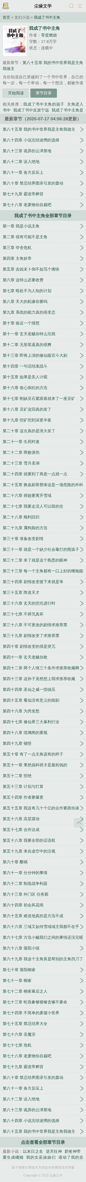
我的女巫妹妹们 (41, 1157)
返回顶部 (78, 822)
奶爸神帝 (73, 1151)
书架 (5, 6)
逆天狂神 (54, 1151)
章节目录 (44, 93)
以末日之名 (33, 1151)
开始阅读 (16, 93)
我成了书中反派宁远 (31, 110)
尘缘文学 (43, 6)
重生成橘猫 (13, 1157)
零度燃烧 (49, 35)
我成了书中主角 (47, 17)
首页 (6, 17)
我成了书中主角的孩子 (43, 104)
